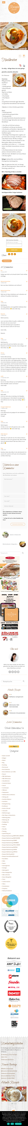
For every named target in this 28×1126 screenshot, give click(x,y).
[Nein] (26, 1118)
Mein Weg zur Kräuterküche (8, 815)
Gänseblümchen (6, 781)
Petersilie (4, 829)
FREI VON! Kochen (6, 778)
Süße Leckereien (6, 874)
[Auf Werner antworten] (26, 353)
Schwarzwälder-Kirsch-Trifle (8, 1075)
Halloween (4, 790)
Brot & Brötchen (6, 769)
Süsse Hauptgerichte (7, 872)
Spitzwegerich (5, 870)
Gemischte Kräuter (6, 783)
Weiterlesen (18, 1123)
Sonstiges (4, 867)
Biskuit (3, 760)
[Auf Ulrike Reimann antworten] (26, 434)
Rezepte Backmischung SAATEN (9, 849)
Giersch (4, 785)
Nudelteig (4, 824)
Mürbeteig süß (5, 819)
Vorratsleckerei (5, 886)
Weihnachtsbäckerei (7, 890)
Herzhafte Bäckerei (6, 799)
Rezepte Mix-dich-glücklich (8, 854)
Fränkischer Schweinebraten (8, 1073)
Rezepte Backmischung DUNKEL (9, 840)
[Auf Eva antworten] (26, 271)
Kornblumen (5, 806)
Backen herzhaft (6, 755)
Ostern (4, 826)
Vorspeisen (4, 888)
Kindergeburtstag (6, 803)
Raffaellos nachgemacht (7, 1068)
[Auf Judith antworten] (26, 376)
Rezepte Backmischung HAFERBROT (10, 842)
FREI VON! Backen (6, 776)
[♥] (13, 1111)
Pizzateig (4, 831)
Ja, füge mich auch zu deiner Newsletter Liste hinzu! (13, 519)
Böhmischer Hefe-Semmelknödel (9, 1071)
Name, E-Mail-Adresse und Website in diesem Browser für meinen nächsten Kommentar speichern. (12, 513)
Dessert (4, 774)
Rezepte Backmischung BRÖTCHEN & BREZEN (13, 835)
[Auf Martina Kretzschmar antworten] (26, 282)
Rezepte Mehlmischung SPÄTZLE (9, 852)
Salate (3, 861)
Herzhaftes (4, 801)
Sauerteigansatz (6, 865)
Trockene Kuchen (6, 881)
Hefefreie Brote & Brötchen (8, 794)
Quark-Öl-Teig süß (6, 833)
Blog (3, 762)
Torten (3, 879)
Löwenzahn (4, 810)
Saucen (4, 863)
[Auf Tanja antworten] (26, 302)
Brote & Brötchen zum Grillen (9, 771)
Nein (12, 1123)
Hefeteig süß (5, 797)
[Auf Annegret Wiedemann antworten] (26, 407)
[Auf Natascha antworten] (26, 314)
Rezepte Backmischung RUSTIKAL (10, 847)
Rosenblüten (5, 858)
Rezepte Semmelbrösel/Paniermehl (10, 856)
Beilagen (4, 758)
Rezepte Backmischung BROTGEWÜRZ (11, 838)
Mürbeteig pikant (6, 817)
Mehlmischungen (6, 813)
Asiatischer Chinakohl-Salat (8, 1078)
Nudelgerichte (5, 822)
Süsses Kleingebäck (6, 877)
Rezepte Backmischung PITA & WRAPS (11, 845)
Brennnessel (5, 767)
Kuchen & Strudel (6, 808)
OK (8, 1123)
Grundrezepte (5, 787)
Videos (3, 884)
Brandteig (4, 765)
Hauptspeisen (7, 260)
